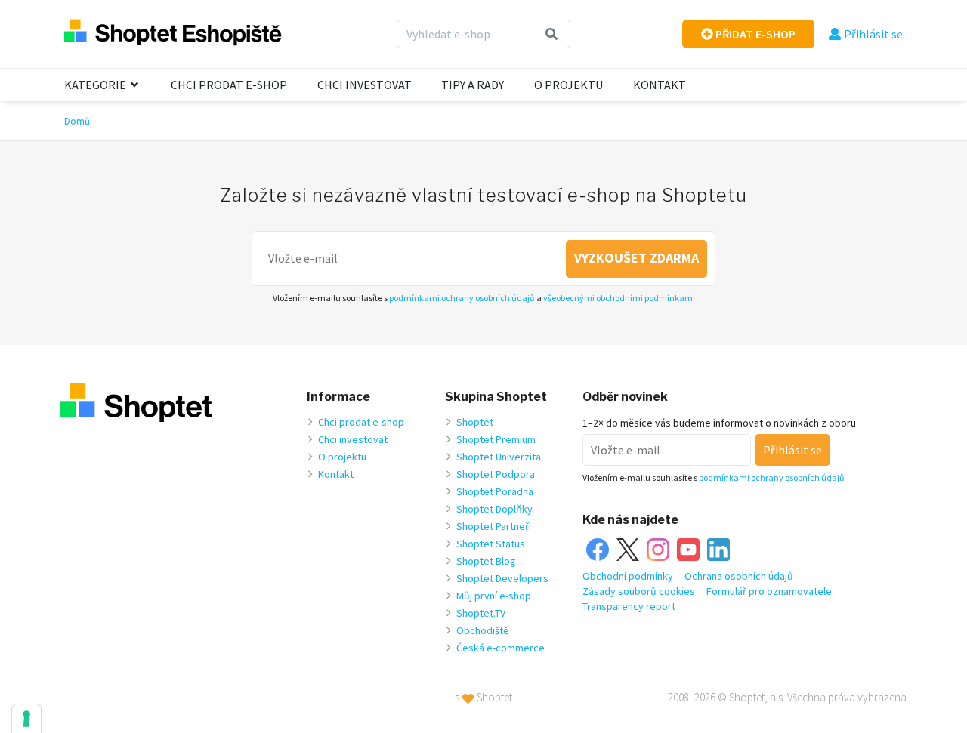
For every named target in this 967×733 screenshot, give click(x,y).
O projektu (568, 84)
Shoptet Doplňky (494, 509)
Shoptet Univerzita (498, 457)
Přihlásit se (873, 34)
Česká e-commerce (500, 647)
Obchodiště (482, 630)
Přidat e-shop (754, 34)
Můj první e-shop (493, 595)
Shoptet (474, 422)
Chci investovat (364, 84)
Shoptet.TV (480, 613)
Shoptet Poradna (494, 491)
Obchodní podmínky (627, 576)
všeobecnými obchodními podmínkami (619, 297)
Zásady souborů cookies (638, 591)
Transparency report (628, 606)
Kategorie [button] (96, 84)
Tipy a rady (472, 84)
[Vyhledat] (551, 34)
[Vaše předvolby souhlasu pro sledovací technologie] (26, 718)
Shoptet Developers (502, 578)
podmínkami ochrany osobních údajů (462, 297)
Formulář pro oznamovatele (769, 591)
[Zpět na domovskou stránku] (173, 34)
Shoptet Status (490, 543)
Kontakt (659, 84)
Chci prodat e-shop (229, 84)
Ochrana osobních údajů (738, 576)
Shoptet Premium (496, 439)
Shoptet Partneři (493, 526)
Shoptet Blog (486, 561)
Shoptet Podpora (495, 474)
